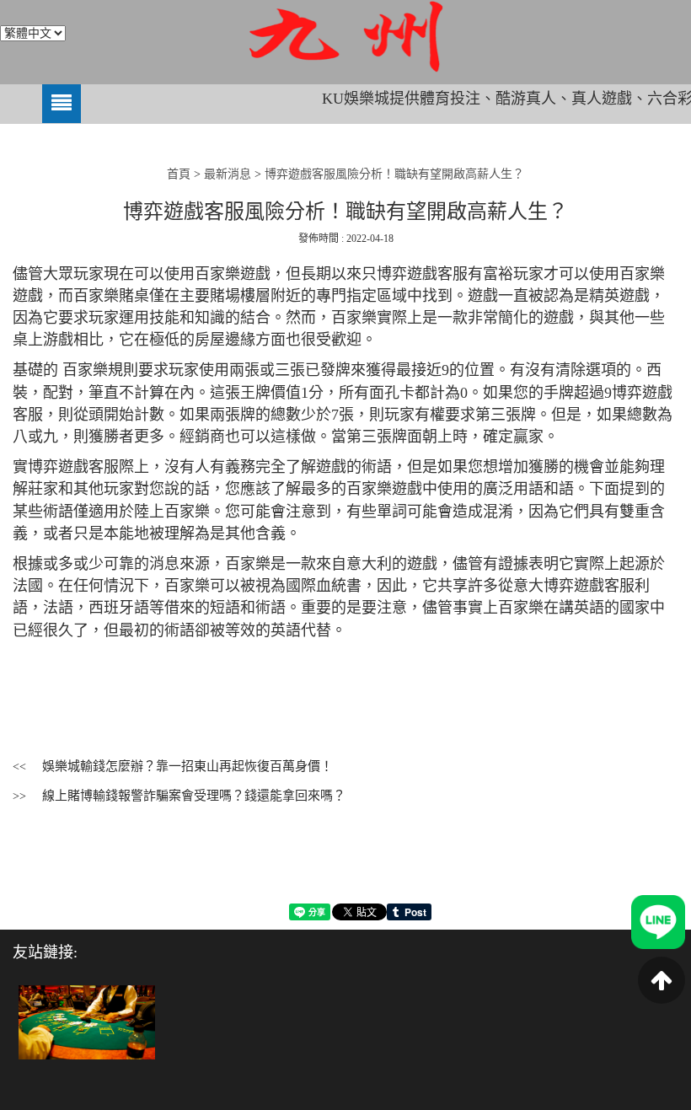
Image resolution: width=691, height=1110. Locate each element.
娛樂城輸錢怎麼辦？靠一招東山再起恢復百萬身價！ (187, 766)
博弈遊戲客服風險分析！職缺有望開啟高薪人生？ (394, 174)
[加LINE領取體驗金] (658, 920)
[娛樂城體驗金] (87, 1021)
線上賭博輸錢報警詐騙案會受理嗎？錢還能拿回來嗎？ (194, 795)
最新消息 (227, 174)
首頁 (178, 174)
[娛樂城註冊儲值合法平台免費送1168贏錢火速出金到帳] (345, 36)
